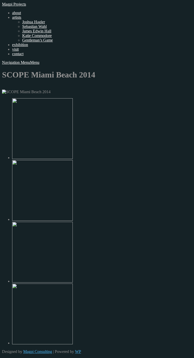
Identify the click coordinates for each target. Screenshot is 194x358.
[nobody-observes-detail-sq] (42, 157)
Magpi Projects (14, 4)
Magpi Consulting (37, 351)
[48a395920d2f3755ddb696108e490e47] (42, 219)
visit (15, 49)
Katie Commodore (37, 35)
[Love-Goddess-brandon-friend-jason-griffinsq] (42, 281)
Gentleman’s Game (37, 40)
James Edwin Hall (36, 31)
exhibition (20, 45)
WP (78, 351)
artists (16, 17)
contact (17, 54)
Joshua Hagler (33, 22)
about (16, 13)
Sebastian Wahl (34, 26)
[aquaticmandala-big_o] (42, 343)
